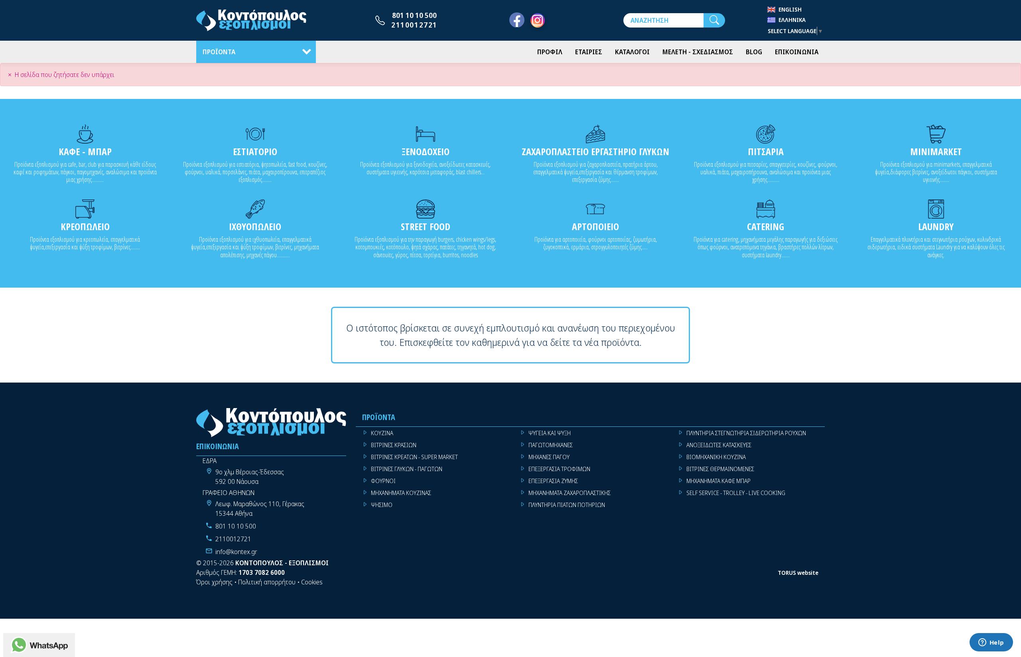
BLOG (754, 51)
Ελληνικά (792, 20)
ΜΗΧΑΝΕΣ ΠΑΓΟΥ (549, 457)
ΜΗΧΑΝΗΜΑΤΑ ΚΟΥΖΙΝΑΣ (401, 493)
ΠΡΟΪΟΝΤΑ (219, 51)
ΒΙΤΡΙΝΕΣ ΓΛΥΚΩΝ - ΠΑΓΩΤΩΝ (406, 469)
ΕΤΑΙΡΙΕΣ (588, 51)
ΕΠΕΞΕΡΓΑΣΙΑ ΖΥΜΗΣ (553, 481)
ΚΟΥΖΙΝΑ (382, 433)
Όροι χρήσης (214, 582)
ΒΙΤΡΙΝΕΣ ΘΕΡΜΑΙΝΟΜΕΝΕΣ (720, 469)
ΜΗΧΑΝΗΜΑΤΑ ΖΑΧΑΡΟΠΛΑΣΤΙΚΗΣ (569, 493)
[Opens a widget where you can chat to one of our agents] (991, 643)
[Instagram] (537, 20)
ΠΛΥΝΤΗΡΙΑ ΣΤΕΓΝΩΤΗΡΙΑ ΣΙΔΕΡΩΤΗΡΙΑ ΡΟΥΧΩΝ (746, 433)
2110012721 (414, 24)
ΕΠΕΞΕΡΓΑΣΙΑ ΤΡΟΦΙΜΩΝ (559, 469)
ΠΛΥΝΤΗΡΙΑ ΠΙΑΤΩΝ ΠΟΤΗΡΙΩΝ (566, 505)
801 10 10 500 (414, 15)
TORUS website (798, 572)
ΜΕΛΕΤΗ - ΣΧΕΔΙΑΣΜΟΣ (697, 51)
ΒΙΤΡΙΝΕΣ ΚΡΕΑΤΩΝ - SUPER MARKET (414, 457)
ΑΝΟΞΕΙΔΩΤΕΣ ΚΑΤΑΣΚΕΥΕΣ (718, 445)
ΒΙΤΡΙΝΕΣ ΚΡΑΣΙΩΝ (393, 445)
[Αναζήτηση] (714, 20)
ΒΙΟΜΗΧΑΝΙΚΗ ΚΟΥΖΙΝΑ (716, 457)
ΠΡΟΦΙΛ (549, 51)
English (790, 9)
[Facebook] (517, 20)
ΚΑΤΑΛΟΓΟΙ (632, 51)
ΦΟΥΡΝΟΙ (383, 481)
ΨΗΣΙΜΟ (381, 505)
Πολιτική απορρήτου (267, 582)
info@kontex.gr (236, 551)
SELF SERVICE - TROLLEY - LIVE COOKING (735, 493)
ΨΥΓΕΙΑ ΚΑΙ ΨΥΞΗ (549, 433)
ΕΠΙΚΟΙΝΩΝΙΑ (796, 51)
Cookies (312, 582)
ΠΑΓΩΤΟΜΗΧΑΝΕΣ (550, 445)
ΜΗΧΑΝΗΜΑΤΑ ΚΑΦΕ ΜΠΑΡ (718, 481)
